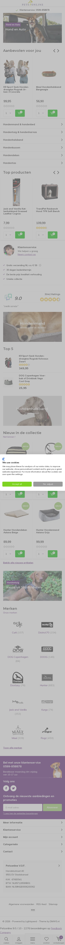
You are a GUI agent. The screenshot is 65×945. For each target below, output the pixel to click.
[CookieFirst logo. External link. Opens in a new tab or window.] (3, 459)
